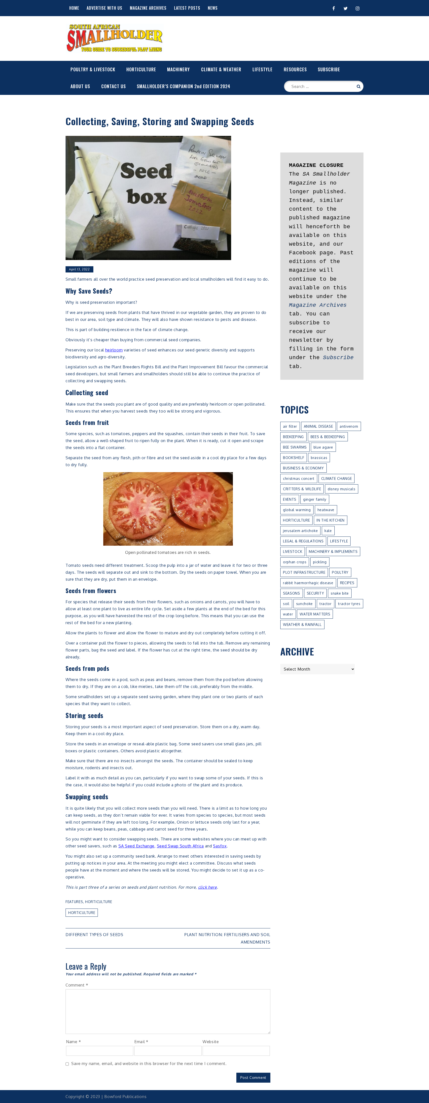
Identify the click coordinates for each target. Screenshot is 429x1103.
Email (141, 1041)
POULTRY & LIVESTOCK (93, 69)
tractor (326, 604)
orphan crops (294, 562)
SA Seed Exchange (136, 845)
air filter (290, 426)
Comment (77, 985)
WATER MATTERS (315, 614)
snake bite (340, 593)
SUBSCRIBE (329, 69)
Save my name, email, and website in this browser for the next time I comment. (149, 1063)
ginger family (314, 499)
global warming (297, 510)
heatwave (326, 510)
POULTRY (340, 572)
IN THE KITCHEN (331, 520)
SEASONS (291, 593)
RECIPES (347, 583)
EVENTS (289, 499)
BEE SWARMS (295, 447)
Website (211, 1041)
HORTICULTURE (141, 69)
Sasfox (219, 845)
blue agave (323, 447)
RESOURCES (295, 69)
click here (207, 887)
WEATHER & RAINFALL (302, 624)
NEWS (213, 8)
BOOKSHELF (293, 458)
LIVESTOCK (292, 551)
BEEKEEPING (293, 437)
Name (73, 1041)
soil (286, 604)
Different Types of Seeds (94, 934)
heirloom (114, 349)
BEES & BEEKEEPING (328, 437)
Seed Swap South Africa (180, 845)
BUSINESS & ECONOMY (303, 468)
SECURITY (315, 593)
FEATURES (74, 902)
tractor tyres (349, 604)
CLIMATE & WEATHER (221, 69)
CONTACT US (113, 86)
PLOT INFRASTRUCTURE (304, 572)
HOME (74, 8)
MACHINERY (178, 69)
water (288, 614)
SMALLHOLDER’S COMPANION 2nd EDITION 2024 (183, 86)
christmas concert (299, 478)
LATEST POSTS (187, 8)
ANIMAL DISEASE (318, 426)
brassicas (319, 458)
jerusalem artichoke (300, 531)
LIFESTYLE (262, 69)
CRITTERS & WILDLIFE (302, 489)
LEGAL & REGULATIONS (303, 541)
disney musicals (342, 489)
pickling (320, 562)
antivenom (349, 426)
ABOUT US (80, 86)
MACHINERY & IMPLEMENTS (333, 551)
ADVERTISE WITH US (104, 8)
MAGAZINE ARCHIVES (148, 8)
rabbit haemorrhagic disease (308, 583)
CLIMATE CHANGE (336, 478)
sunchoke (304, 604)
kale (328, 531)
